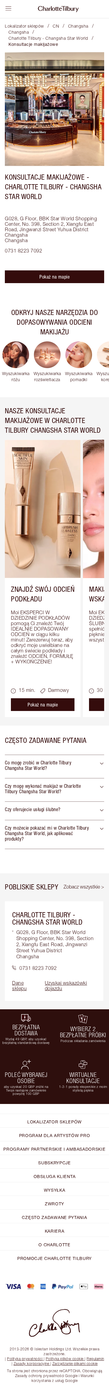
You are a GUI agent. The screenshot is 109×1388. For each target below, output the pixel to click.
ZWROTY (54, 1203)
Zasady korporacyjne (31, 1363)
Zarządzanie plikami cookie (75, 1363)
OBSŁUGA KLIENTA (55, 1176)
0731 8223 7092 (23, 250)
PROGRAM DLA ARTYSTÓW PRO (54, 1135)
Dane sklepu (19, 985)
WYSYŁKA (54, 1190)
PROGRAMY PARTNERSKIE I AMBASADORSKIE (54, 1149)
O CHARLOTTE (54, 1244)
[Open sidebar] (8, 8)
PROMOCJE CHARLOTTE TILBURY (54, 1258)
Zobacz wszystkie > (84, 886)
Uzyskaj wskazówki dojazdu (66, 985)
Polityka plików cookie (65, 1358)
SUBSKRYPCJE (54, 1162)
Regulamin (95, 1358)
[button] (54, 766)
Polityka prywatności (24, 1358)
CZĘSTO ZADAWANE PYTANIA (54, 1217)
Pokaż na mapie (54, 276)
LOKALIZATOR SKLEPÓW (54, 1121)
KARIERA (54, 1231)
